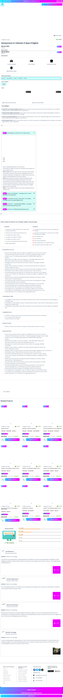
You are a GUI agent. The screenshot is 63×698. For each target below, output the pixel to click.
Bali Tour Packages (21, 674)
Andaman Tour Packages (22, 681)
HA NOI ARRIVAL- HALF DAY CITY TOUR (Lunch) (16, 133)
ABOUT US (5, 668)
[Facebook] (57, 1)
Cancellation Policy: (8, 296)
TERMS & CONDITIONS (7, 675)
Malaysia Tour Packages (22, 677)
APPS (4, 681)
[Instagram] (59, 1)
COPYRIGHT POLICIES (7, 680)
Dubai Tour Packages (22, 676)
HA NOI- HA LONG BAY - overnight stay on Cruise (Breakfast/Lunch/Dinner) (17, 194)
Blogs (4, 683)
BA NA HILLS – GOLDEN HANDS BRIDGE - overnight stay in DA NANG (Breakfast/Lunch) (17, 204)
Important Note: (7, 331)
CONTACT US (5, 670)
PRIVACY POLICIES (6, 676)
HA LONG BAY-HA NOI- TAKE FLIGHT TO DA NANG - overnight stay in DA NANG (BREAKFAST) (17, 199)
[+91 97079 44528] (1, 1)
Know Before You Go (8, 249)
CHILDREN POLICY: (7, 312)
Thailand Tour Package (22, 671)
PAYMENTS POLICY (6, 678)
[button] (19, 133)
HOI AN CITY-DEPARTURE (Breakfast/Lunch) (16, 209)
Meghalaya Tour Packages (23, 669)
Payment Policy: (7, 323)
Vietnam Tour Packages (22, 673)
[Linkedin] (62, 1)
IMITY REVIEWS (5, 673)
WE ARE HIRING (5, 672)
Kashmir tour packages (22, 679)
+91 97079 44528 (7, 1)
